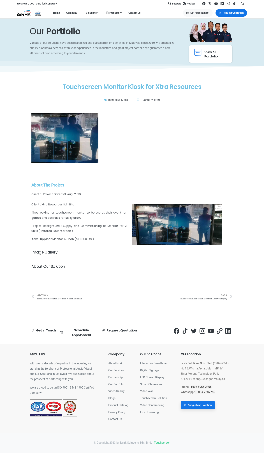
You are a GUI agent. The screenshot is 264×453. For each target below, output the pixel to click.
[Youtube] (211, 331)
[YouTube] (216, 3)
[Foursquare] (219, 331)
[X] (210, 3)
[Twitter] (193, 331)
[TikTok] (234, 3)
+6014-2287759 (205, 392)
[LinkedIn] (222, 3)
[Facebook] (203, 3)
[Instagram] (228, 3)
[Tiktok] (185, 331)
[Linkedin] (228, 331)
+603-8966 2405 (201, 387)
